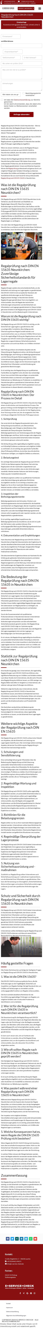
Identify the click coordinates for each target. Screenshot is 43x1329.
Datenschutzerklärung (22, 100)
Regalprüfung (13, 168)
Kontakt (8, 1303)
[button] (8, 1239)
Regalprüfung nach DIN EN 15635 (12, 178)
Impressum (9, 1307)
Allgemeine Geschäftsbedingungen (16, 1315)
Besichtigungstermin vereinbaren (33, 94)
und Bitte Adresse (7, 41)
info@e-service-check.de (15, 1264)
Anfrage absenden (22, 114)
